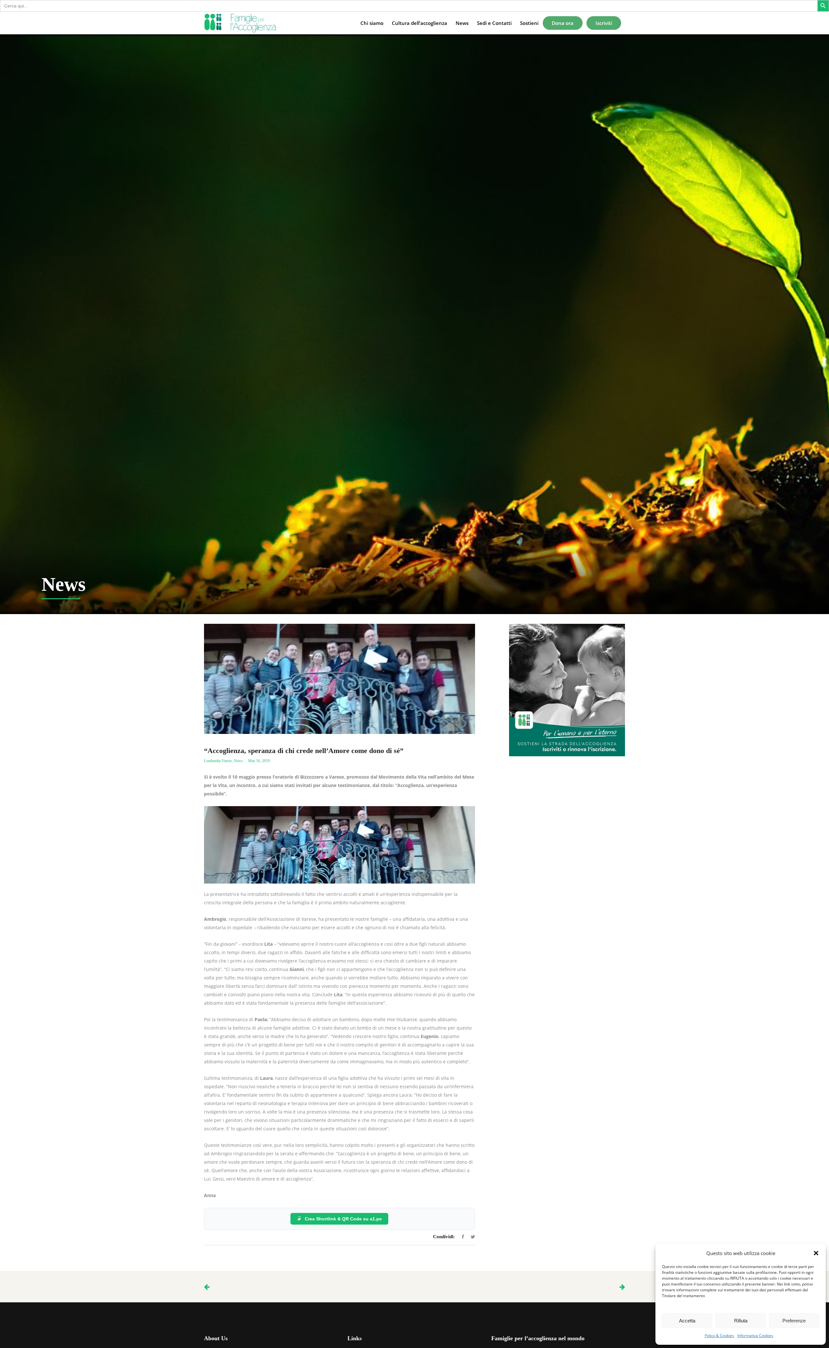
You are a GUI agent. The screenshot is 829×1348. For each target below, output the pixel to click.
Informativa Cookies (755, 1335)
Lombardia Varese (218, 761)
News (238, 761)
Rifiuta (740, 1320)
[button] (816, 1253)
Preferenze (794, 1320)
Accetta (687, 1320)
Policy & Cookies (719, 1335)
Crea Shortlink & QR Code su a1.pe (343, 1218)
